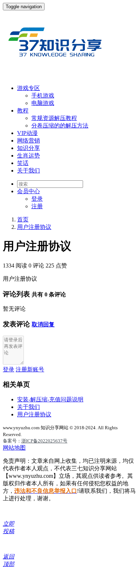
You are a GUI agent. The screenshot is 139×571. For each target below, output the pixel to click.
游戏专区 (28, 88)
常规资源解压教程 (54, 118)
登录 (37, 199)
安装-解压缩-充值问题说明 (50, 399)
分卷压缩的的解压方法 (59, 125)
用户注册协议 (34, 227)
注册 (37, 206)
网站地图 (14, 448)
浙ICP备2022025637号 (44, 441)
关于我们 (28, 170)
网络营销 (28, 140)
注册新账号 (30, 369)
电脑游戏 (42, 103)
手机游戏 (42, 95)
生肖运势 (28, 155)
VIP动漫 (27, 133)
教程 (23, 110)
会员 (28, 191)
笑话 (23, 163)
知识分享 (28, 148)
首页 (23, 219)
